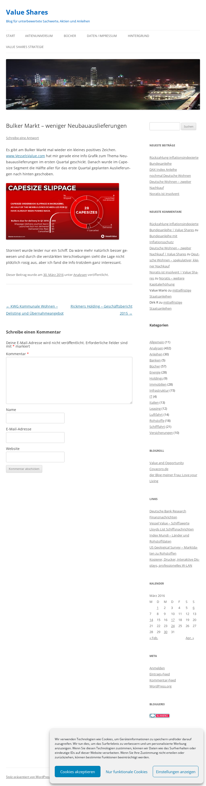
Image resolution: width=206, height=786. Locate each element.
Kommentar (17, 353)
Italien (154, 402)
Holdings (156, 378)
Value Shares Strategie (25, 47)
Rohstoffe (156, 420)
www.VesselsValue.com (25, 155)
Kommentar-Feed (162, 680)
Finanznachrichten (163, 517)
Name (11, 409)
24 (173, 626)
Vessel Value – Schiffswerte (169, 523)
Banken (155, 360)
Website (13, 448)
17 (173, 619)
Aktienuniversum (39, 36)
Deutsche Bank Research (167, 511)
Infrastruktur (159, 390)
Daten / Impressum (102, 36)
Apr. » (190, 638)
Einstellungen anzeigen (175, 771)
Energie (155, 372)
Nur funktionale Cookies (126, 771)
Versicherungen (161, 432)
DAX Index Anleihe (163, 169)
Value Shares (27, 12)
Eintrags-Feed (159, 674)
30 (165, 632)
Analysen (80, 274)
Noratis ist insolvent (164, 193)
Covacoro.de (158, 469)
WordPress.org (160, 686)
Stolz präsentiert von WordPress (28, 777)
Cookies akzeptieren (77, 771)
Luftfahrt (156, 414)
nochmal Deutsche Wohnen (170, 175)
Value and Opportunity (166, 463)
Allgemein (156, 342)
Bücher (70, 36)
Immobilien (158, 384)
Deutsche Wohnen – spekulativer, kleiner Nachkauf (174, 260)
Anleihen (156, 354)
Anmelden (157, 668)
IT (150, 396)
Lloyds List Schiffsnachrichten (171, 529)
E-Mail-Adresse (18, 429)
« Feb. (153, 638)
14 (151, 619)
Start (10, 36)
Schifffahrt (157, 426)
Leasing (155, 408)
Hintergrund (138, 36)
